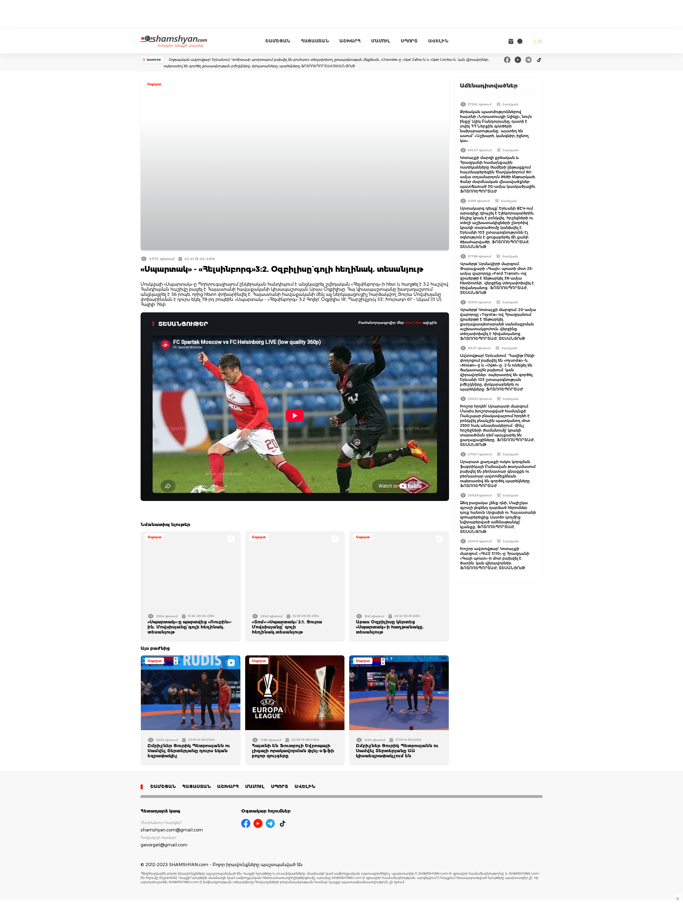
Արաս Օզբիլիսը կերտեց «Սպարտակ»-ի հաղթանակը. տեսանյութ (390, 627)
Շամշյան (510, 104)
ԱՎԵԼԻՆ (438, 40)
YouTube (413, 322)
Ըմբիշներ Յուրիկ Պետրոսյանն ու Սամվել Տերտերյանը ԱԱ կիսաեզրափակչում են (397, 750)
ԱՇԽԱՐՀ (349, 40)
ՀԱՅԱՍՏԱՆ (315, 40)
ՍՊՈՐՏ (409, 40)
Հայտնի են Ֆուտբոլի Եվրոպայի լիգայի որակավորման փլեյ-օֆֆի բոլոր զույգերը (293, 750)
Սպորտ (154, 84)
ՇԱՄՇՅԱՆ (277, 40)
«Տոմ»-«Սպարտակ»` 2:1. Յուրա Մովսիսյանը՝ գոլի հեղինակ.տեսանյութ (287, 627)
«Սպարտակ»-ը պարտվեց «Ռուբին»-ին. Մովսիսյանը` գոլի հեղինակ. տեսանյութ (190, 627)
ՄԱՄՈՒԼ (380, 40)
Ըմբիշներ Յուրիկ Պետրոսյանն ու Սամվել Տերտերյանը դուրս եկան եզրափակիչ (189, 750)
